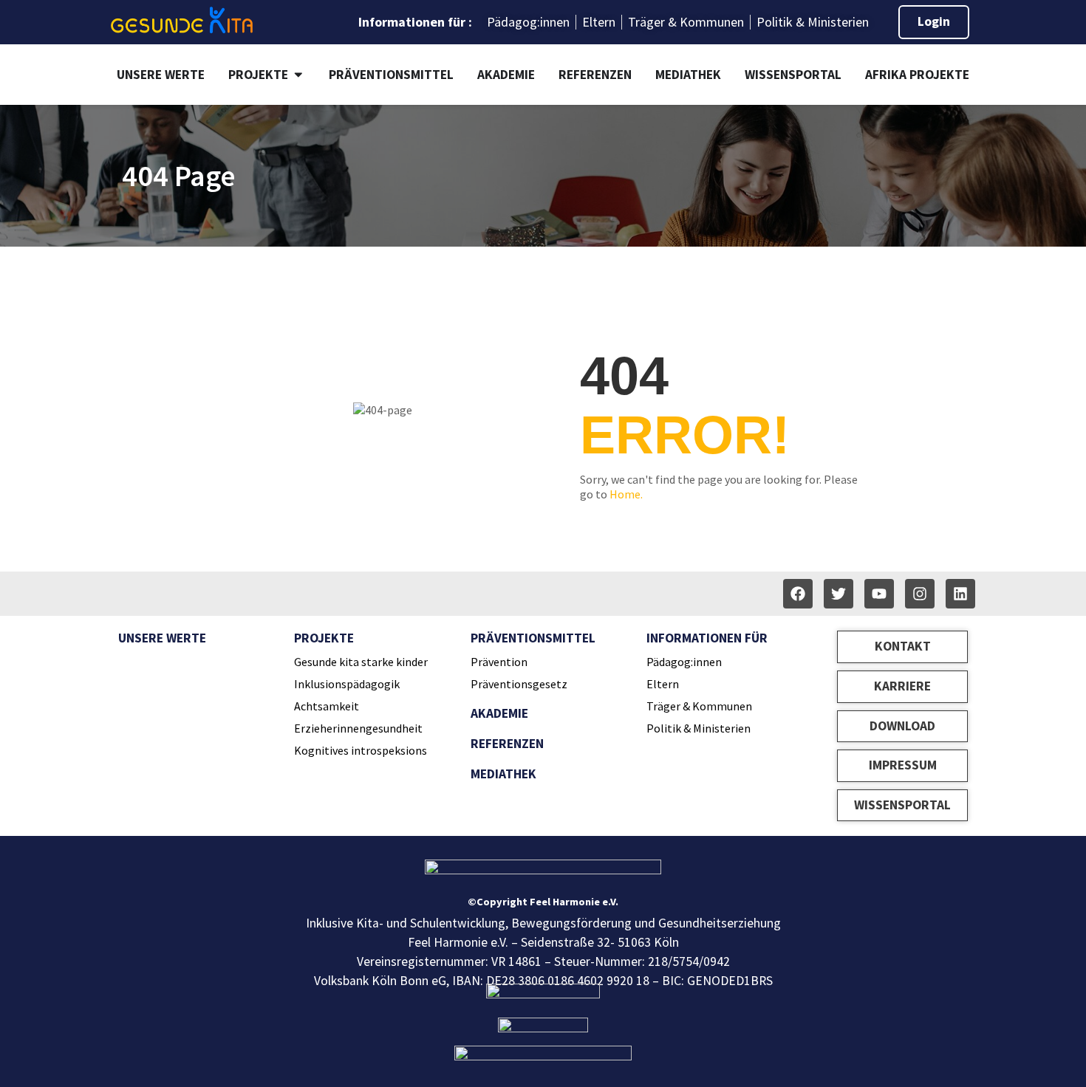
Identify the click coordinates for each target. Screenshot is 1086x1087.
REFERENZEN (507, 743)
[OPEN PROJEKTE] (298, 74)
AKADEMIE (499, 713)
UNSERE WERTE (162, 638)
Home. (626, 494)
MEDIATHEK (503, 774)
